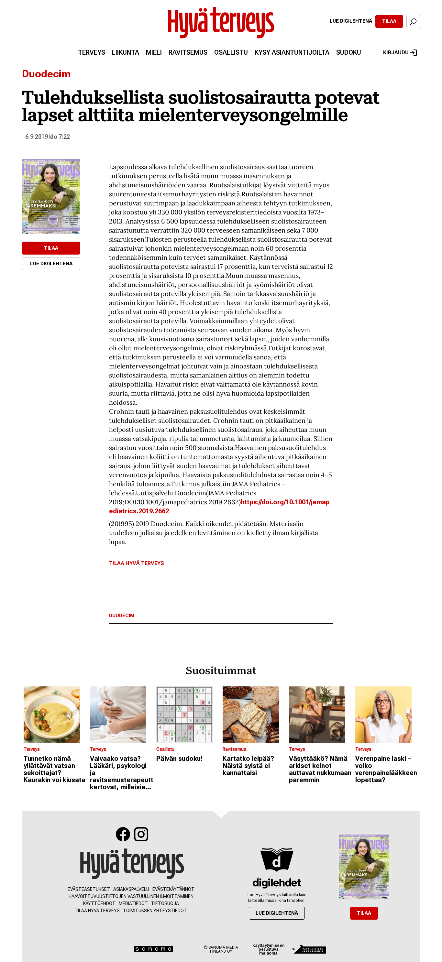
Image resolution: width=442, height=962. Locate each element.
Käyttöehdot (99, 903)
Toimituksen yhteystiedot (155, 910)
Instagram (141, 834)
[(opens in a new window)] (51, 196)
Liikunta (125, 52)
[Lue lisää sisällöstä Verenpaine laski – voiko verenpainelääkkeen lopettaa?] (386, 714)
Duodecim (46, 74)
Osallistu (231, 52)
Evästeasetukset (89, 889)
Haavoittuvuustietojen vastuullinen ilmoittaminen (131, 896)
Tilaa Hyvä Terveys (136, 563)
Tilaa (389, 21)
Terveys (91, 52)
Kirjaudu (396, 52)
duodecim (121, 615)
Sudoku (348, 52)
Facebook (123, 834)
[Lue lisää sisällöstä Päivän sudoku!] (187, 714)
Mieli (154, 52)
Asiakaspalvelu (131, 889)
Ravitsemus (188, 52)
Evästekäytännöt (173, 889)
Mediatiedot (133, 903)
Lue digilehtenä (351, 21)
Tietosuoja (165, 903)
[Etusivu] (132, 864)
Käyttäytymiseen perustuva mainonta (268, 949)
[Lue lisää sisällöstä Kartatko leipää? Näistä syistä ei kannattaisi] (254, 714)
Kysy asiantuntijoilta (292, 52)
